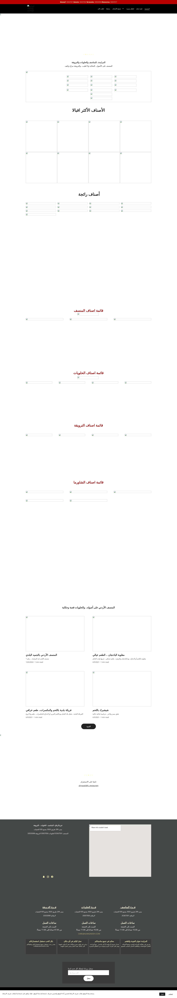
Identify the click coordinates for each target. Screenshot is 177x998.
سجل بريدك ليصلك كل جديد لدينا (80, 968)
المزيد (89, 726)
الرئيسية (147, 9)
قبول (162, 994)
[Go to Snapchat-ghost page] (44, 877)
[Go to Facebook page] (52, 877)
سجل (88, 978)
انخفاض (170, 994)
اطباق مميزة (130, 9)
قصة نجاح (139, 9)
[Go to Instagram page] (48, 877)
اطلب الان (101, 9)
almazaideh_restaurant (88, 785)
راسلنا (108, 9)
